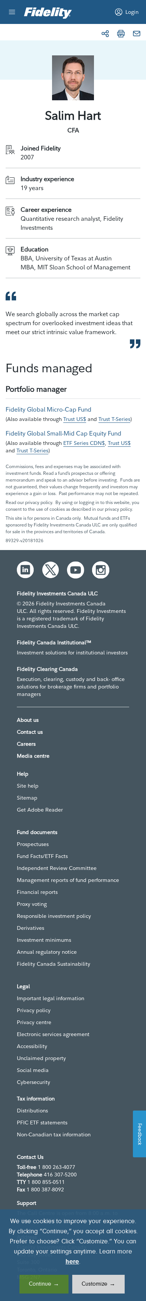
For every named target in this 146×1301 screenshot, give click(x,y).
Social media (33, 1070)
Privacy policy (34, 1010)
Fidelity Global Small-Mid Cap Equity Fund (63, 433)
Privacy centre (34, 1022)
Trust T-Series (114, 419)
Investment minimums (44, 940)
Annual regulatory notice (47, 952)
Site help (28, 785)
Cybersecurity (33, 1082)
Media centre (33, 755)
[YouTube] (75, 569)
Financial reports (37, 892)
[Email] (136, 33)
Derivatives (30, 928)
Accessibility (32, 1046)
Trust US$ (74, 419)
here (72, 1262)
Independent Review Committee (57, 868)
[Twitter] (50, 569)
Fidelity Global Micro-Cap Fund (48, 409)
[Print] (121, 33)
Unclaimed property (41, 1058)
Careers (26, 743)
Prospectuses (33, 844)
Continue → (44, 1284)
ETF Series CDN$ (84, 443)
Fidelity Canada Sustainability (53, 964)
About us (28, 720)
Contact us (30, 732)
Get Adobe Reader (40, 809)
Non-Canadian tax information (54, 1134)
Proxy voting (32, 904)
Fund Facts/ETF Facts (42, 856)
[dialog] (73, 1255)
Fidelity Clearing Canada (47, 669)
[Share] (105, 33)
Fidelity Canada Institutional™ (54, 642)
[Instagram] (100, 569)
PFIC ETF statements (42, 1122)
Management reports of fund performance (68, 880)
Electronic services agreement (53, 1034)
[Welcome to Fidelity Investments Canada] (48, 13)
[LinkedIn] (25, 569)
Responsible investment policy (54, 916)
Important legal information (50, 998)
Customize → (98, 1284)
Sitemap (27, 797)
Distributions (32, 1110)
